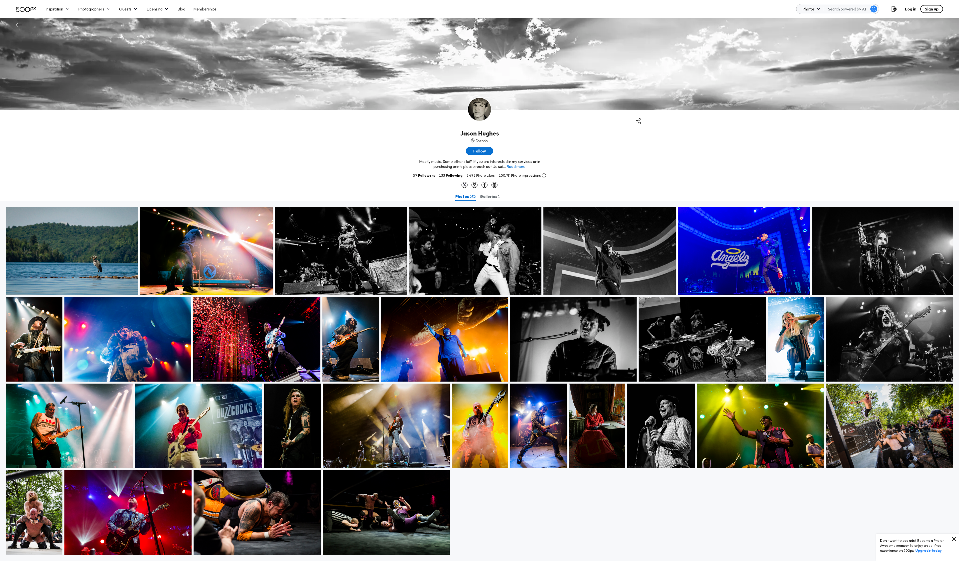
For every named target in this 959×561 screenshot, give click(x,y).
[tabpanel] (479, 381)
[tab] (465, 196)
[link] (72, 251)
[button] (874, 9)
